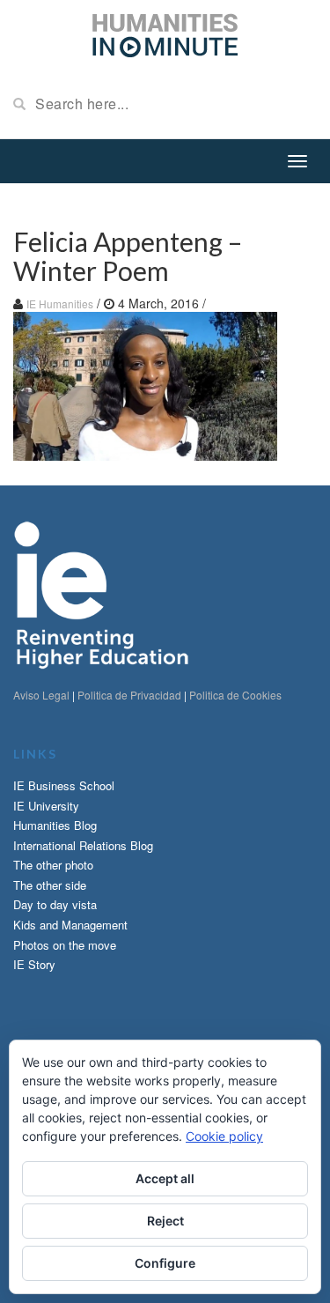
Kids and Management (70, 924)
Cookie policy (224, 1136)
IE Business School (63, 785)
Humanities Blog (55, 825)
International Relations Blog (83, 845)
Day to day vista (55, 904)
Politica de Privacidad (129, 694)
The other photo (53, 864)
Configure (165, 1262)
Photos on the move (64, 945)
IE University (46, 805)
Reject (165, 1220)
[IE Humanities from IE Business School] (165, 33)
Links (35, 753)
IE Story (34, 964)
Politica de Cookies (235, 694)
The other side (49, 885)
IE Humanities (59, 303)
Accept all (165, 1178)
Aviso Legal (41, 694)
